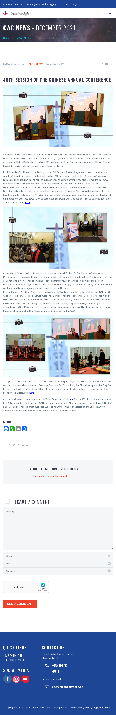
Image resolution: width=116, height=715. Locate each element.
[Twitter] (9, 445)
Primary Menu (110, 13)
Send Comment (20, 604)
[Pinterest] (14, 445)
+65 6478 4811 (14, 4)
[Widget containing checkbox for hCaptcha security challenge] (26, 587)
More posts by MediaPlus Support (50, 475)
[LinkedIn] (22, 445)
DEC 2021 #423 (36, 64)
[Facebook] (5, 445)
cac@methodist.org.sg (43, 4)
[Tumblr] (18, 445)
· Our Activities (12, 655)
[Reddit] (27, 445)
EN (67, 4)
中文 (75, 4)
